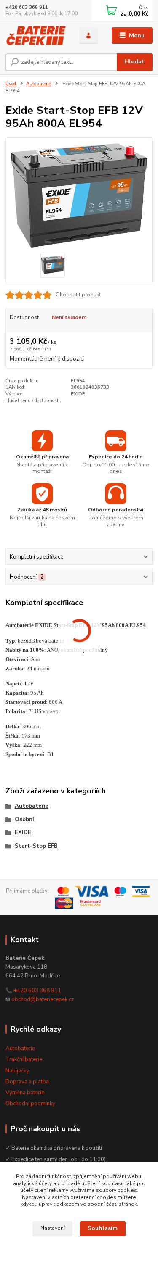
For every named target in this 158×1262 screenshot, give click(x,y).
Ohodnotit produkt (78, 294)
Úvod (10, 84)
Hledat (134, 62)
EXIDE (23, 832)
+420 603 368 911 (26, 7)
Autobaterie (38, 84)
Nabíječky (17, 1071)
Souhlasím (103, 1228)
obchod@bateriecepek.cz (42, 999)
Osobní (24, 819)
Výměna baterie (24, 1092)
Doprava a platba (27, 1081)
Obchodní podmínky (30, 1103)
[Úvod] (36, 35)
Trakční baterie (23, 1059)
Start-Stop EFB (36, 846)
